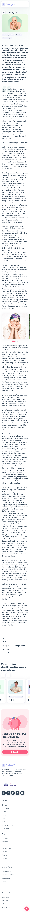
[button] (26, 4)
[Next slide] (8, 675)
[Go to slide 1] (13, 341)
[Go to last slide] (3, 675)
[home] (8, 4)
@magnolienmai (20, 646)
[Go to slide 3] (17, 341)
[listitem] (15, 326)
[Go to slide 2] (15, 341)
